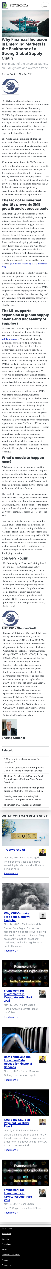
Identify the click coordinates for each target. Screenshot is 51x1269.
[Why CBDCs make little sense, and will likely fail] (25, 896)
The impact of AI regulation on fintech (22, 805)
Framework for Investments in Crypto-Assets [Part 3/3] (18, 995)
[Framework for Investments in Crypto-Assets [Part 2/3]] (25, 1173)
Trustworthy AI (14, 849)
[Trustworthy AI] (25, 832)
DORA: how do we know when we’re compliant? (22, 760)
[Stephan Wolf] (10, 727)
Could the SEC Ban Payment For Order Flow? (17, 1123)
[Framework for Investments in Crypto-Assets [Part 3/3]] (25, 973)
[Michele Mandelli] (43, 917)
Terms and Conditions (11, 1254)
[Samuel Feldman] (43, 1123)
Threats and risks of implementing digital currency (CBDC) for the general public (24, 789)
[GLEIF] (10, 86)
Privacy (5, 1259)
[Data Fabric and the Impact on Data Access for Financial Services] (25, 1040)
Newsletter (6, 1233)
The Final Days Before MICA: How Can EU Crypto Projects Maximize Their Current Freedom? (24, 779)
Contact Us (6, 1265)
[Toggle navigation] (45, 5)
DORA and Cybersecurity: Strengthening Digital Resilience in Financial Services (24, 769)
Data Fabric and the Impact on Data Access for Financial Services (18, 1062)
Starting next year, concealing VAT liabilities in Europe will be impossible (22, 798)
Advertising (6, 1244)
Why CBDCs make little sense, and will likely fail (17, 917)
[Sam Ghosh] (43, 996)
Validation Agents (10, 339)
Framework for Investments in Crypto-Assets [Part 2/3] (18, 1195)
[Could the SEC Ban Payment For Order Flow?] (25, 1102)
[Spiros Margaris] (43, 852)
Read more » (11, 873)
